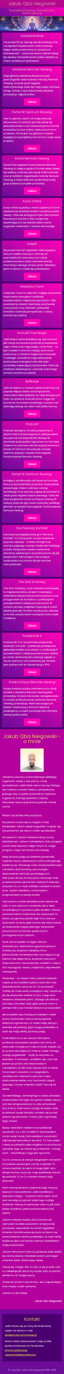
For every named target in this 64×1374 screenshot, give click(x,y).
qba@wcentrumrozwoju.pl (21, 1335)
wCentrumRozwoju (16, 1350)
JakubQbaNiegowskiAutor (20, 1355)
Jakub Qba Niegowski (32, 4)
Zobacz (32, 101)
